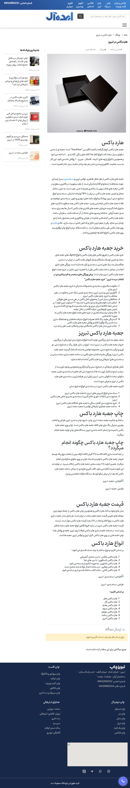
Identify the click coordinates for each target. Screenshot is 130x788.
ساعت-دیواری (53, 709)
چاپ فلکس (119, 733)
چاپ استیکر (120, 709)
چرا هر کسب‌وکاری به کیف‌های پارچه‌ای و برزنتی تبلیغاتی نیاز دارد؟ (16, 81)
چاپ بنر (121, 714)
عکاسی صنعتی (90, 5)
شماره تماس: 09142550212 (111, 681)
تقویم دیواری (70, 5)
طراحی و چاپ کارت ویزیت (120, 5)
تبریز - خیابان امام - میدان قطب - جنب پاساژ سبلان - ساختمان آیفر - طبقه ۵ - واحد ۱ (101, 674)
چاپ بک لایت (119, 728)
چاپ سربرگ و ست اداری (49, 693)
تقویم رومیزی (79, 5)
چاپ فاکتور (55, 688)
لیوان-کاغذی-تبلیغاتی (50, 714)
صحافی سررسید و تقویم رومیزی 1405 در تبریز (17, 138)
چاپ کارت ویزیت (52, 683)
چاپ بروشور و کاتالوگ (50, 674)
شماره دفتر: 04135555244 (112, 686)
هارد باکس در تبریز (104, 35)
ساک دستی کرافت (52, 728)
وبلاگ (117, 35)
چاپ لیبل (99, 5)
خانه (126, 35)
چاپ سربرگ (107, 5)
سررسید (56, 723)
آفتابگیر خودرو (53, 733)
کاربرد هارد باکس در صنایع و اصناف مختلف (17, 99)
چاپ (55, 223)
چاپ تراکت (55, 678)
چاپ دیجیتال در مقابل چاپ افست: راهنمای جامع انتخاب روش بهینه (17, 61)
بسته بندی (69, 179)
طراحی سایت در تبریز (18, 153)
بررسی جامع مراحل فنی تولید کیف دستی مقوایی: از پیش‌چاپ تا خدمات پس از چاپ (16, 118)
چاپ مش (121, 718)
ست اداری (56, 718)
